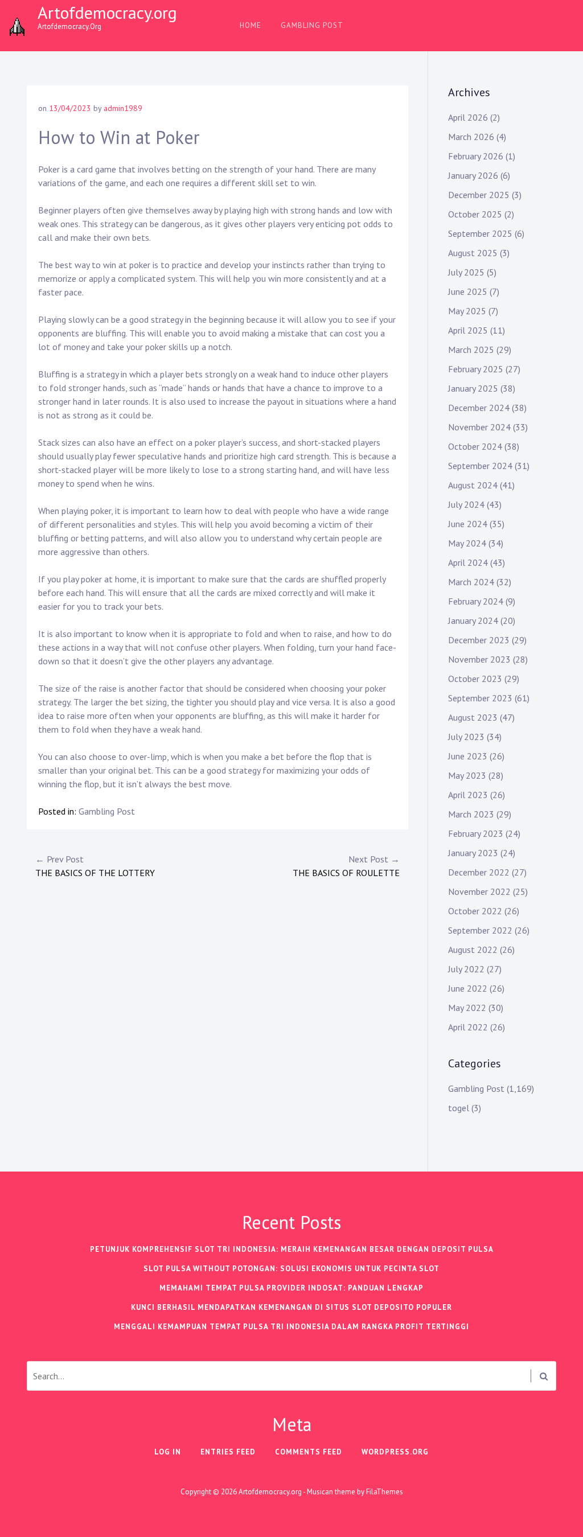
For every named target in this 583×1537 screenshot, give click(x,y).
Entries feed (228, 1452)
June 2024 (467, 523)
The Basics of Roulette (346, 865)
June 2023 (467, 756)
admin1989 (123, 108)
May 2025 (467, 311)
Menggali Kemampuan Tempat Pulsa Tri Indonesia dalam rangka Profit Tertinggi (291, 1326)
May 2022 (467, 1007)
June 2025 (467, 291)
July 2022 (466, 969)
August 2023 (473, 717)
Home (250, 25)
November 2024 (479, 427)
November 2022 (479, 891)
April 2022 (468, 1027)
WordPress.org (395, 1452)
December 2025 (479, 194)
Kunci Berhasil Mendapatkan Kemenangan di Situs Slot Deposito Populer (291, 1307)
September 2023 (480, 698)
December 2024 (479, 407)
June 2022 (467, 988)
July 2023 (466, 736)
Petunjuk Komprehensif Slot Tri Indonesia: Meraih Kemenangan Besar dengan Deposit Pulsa (292, 1249)
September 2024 (480, 465)
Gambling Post (312, 25)
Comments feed (308, 1452)
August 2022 (473, 949)
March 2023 (471, 814)
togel (458, 1107)
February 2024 (475, 601)
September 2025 (480, 233)
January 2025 (473, 388)
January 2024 (473, 620)
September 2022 (480, 930)
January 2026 (473, 175)
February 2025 (475, 369)
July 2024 (466, 504)
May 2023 (467, 775)
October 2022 (475, 911)
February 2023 (475, 833)
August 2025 (473, 252)
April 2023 (468, 794)
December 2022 (479, 872)
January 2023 (473, 852)
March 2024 (471, 581)
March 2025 (471, 349)
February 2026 (475, 156)
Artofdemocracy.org (107, 12)
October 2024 (475, 446)
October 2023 (475, 678)
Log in (167, 1452)
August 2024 (473, 485)
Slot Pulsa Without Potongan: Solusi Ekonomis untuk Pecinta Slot (291, 1268)
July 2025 (466, 272)
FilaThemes (384, 1492)
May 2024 (467, 543)
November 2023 (479, 659)
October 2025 (475, 214)
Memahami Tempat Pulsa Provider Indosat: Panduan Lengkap (291, 1288)
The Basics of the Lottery (95, 865)
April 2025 (468, 330)
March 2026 (471, 136)
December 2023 (479, 640)
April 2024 (468, 562)
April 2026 (468, 117)
